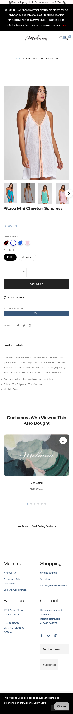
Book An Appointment (15, 589)
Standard (27, 256)
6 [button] (45, 504)
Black (6, 242)
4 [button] (38, 504)
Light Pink (27, 242)
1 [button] (27, 504)
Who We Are (10, 572)
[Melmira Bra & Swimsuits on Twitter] (48, 635)
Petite (10, 256)
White (13, 242)
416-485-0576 (49, 623)
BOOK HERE (57, 19)
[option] (36, 469)
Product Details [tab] (13, 345)
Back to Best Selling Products (38, 526)
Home (18, 58)
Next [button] (69, 193)
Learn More (39, 702)
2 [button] (31, 504)
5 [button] (42, 504)
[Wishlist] (61, 38)
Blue (20, 242)
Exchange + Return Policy (54, 585)
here (63, 24)
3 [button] (34, 504)
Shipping (45, 578)
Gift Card (37, 482)
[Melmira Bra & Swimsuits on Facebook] (41, 635)
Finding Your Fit (48, 572)
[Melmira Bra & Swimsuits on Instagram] (55, 635)
